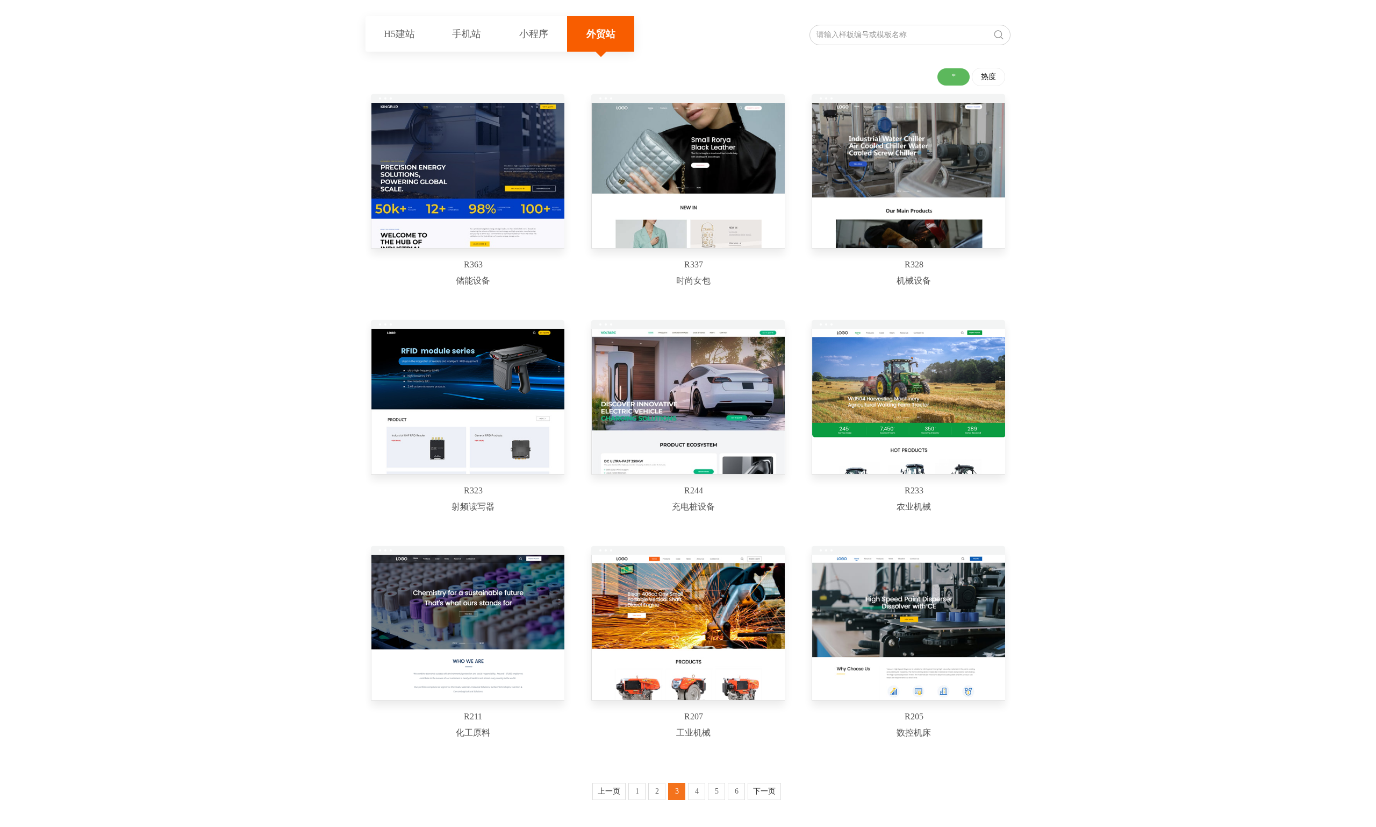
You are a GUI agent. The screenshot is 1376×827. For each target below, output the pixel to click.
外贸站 (600, 34)
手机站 (466, 34)
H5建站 (399, 34)
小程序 (533, 34)
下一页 (764, 791)
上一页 (609, 791)
